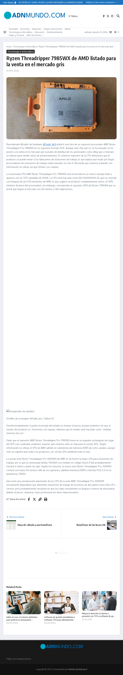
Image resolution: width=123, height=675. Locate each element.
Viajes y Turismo (16, 35)
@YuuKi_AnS (49, 144)
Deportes (36, 29)
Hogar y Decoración (53, 29)
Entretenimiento (54, 32)
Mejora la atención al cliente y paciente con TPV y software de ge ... (98, 614)
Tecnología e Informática (20, 32)
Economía (24, 29)
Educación (40, 32)
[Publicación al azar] (110, 32)
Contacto (27, 659)
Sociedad (13, 29)
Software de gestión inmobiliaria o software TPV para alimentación (59, 618)
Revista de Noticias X (78, 669)
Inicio (8, 46)
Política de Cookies (14, 659)
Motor (68, 29)
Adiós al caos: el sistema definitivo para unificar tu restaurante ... (21, 618)
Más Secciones (34, 35)
